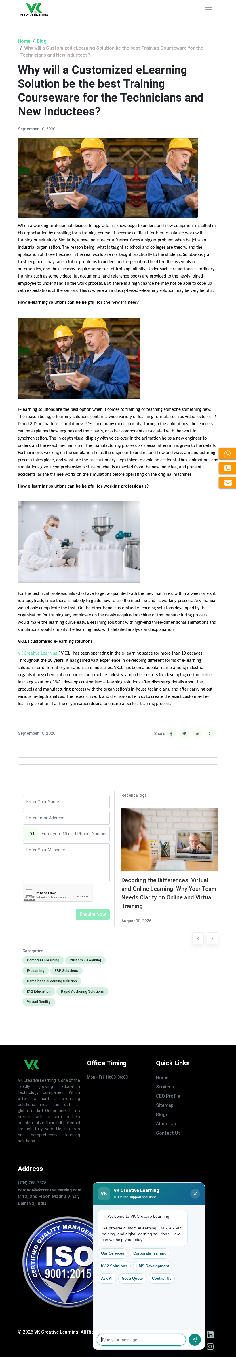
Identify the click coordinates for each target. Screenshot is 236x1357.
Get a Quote (132, 1278)
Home (24, 41)
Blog (42, 41)
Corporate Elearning (43, 960)
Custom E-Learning (85, 960)
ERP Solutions (66, 971)
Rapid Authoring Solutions (82, 991)
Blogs (162, 1114)
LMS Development (152, 1266)
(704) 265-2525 (32, 1182)
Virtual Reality (38, 1002)
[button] (198, 939)
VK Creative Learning (37, 653)
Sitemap (165, 1105)
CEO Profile (168, 1096)
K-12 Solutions (114, 1266)
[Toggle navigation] (208, 9)
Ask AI (107, 1278)
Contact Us (168, 1133)
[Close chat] (195, 1194)
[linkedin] (210, 1335)
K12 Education (39, 991)
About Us (166, 1124)
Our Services (112, 1253)
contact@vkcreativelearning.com (49, 1190)
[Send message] (195, 1340)
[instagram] (210, 1346)
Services (165, 1087)
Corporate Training (150, 1253)
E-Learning (35, 971)
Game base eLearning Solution (52, 981)
